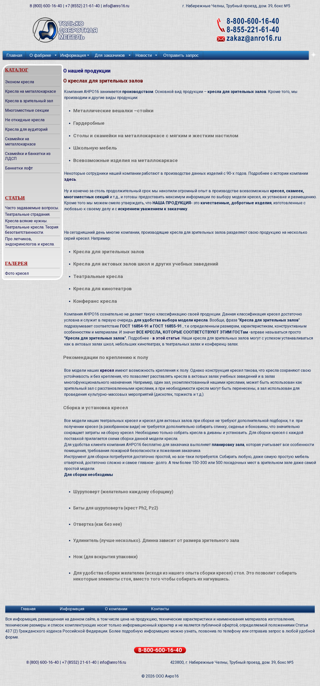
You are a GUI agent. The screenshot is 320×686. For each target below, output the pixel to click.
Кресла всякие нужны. (26, 220)
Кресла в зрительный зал (29, 100)
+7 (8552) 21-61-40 (82, 6)
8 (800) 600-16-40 (46, 6)
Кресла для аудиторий (26, 129)
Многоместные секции (27, 110)
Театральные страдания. (27, 214)
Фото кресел (17, 273)
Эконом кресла (19, 82)
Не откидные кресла (24, 120)
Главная (14, 55)
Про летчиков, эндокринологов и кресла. (29, 241)
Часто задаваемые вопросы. (32, 208)
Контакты (160, 608)
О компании (116, 608)
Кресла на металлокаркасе (30, 91)
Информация (72, 608)
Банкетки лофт (19, 168)
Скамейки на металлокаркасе (20, 141)
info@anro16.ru (116, 6)
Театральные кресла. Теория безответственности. (31, 230)
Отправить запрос (181, 55)
